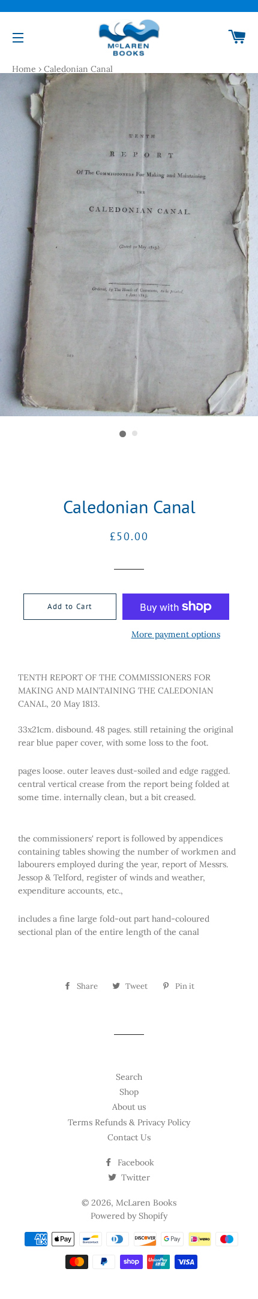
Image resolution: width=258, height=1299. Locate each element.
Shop (129, 1091)
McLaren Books (146, 1202)
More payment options (175, 634)
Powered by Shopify (129, 1215)
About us (129, 1106)
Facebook (134, 1162)
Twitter (134, 1177)
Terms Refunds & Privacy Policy (129, 1122)
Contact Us (129, 1137)
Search (129, 1076)
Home (24, 68)
